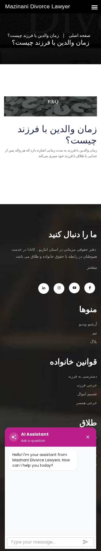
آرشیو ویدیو (88, 323)
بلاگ (93, 341)
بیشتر (92, 267)
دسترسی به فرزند (82, 376)
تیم (94, 332)
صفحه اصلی (79, 35)
